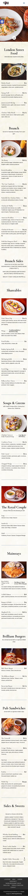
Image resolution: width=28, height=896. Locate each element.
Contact (13, 887)
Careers (19, 879)
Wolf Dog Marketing (17, 893)
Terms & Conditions (17, 885)
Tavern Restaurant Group (13, 883)
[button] (2, 22)
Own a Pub (6, 885)
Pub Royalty (13, 881)
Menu (13, 879)
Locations (7, 879)
